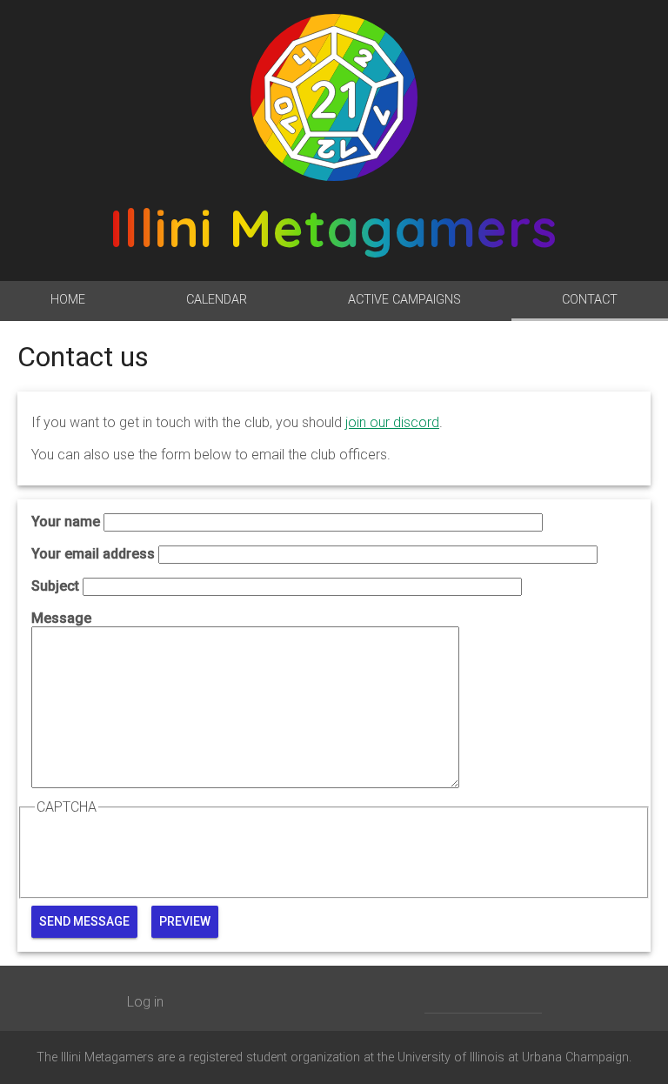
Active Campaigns (404, 299)
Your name (65, 521)
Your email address (93, 553)
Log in (145, 1002)
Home (67, 299)
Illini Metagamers (334, 227)
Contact (590, 299)
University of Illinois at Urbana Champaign (513, 1057)
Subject (55, 586)
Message (61, 618)
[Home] (334, 97)
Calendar (216, 299)
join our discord (392, 422)
